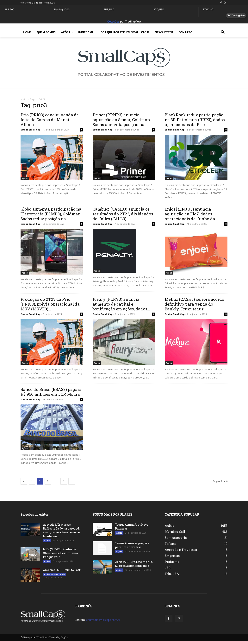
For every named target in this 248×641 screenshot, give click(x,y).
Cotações (113, 21)
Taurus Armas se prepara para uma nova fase (132, 545)
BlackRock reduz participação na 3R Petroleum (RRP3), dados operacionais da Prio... (195, 119)
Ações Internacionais (54, 574)
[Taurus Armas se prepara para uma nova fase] (102, 548)
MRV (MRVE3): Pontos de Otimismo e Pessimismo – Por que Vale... (61, 553)
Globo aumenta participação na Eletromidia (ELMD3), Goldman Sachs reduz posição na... (51, 213)
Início (23, 99)
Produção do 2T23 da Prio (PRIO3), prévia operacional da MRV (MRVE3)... (50, 304)
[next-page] (71, 481)
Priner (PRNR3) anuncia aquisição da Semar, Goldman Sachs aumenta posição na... (121, 119)
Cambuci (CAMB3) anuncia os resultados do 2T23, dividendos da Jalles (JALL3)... (123, 213)
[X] (225, 3)
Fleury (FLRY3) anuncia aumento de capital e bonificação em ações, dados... (121, 304)
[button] (222, 32)
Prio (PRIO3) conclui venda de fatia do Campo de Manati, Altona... (50, 119)
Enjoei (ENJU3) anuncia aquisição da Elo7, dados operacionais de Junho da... (191, 213)
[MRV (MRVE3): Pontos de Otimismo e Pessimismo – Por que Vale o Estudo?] (30, 554)
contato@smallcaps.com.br (103, 620)
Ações (25, 178)
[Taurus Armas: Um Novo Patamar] (102, 529)
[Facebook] (221, 3)
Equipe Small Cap (30, 129)
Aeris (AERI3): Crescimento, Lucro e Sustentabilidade (134, 564)
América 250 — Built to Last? (62, 570)
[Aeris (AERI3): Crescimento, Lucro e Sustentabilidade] (102, 567)
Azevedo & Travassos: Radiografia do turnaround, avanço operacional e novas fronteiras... (61, 530)
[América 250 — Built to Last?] (30, 575)
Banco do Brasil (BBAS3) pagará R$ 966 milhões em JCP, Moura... (52, 392)
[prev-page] (24, 481)
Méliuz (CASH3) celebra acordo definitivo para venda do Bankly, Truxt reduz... (194, 304)
